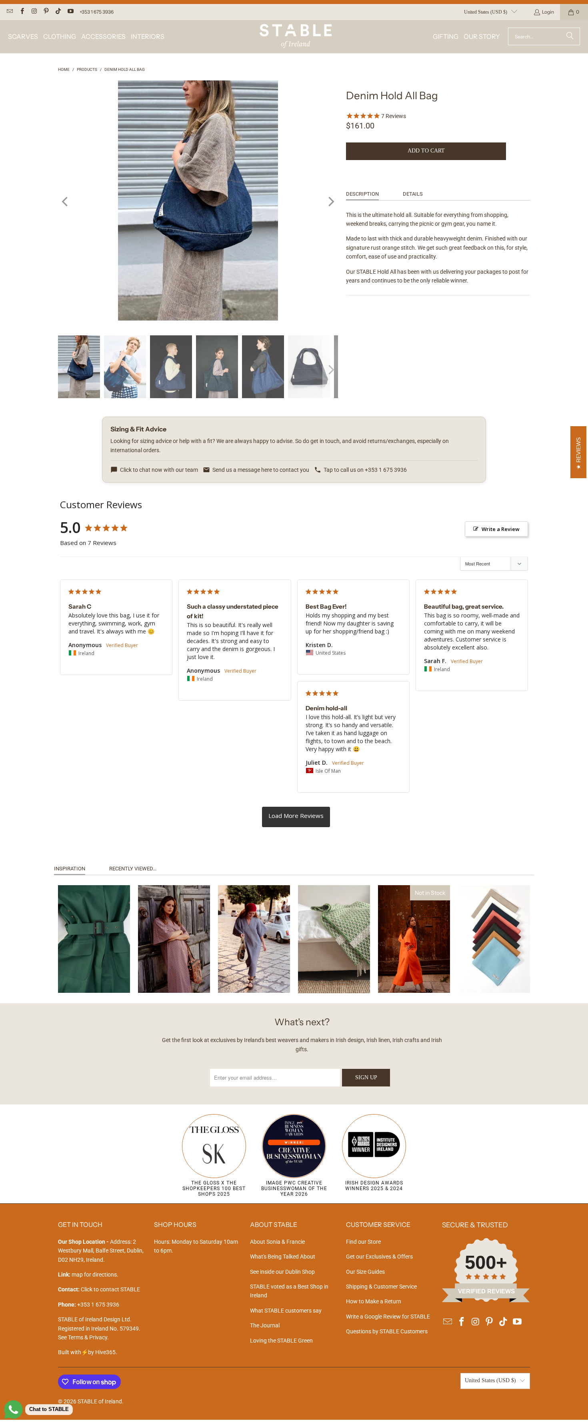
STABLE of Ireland (100, 1401)
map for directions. (88, 1274)
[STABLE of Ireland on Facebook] (21, 12)
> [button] (296, 817)
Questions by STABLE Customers (387, 1331)
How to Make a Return (373, 1301)
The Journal (265, 1325)
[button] (23, 36)
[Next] (330, 201)
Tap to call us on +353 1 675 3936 (365, 470)
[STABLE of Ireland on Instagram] (33, 12)
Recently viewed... (132, 869)
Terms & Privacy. (88, 1337)
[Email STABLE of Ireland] (9, 12)
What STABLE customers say (286, 1310)
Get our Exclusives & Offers (379, 1256)
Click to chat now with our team (159, 470)
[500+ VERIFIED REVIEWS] (486, 1300)
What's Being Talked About (282, 1256)
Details (413, 194)
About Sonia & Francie (277, 1242)
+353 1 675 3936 (97, 12)
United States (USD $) (485, 12)
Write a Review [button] (501, 529)
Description (362, 194)
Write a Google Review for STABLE (388, 1316)
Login (548, 12)
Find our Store (363, 1242)
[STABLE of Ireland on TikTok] (57, 12)
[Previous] (66, 201)
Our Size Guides (365, 1272)
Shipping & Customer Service (381, 1286)
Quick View (94, 970)
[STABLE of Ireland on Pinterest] (45, 12)
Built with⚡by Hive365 (87, 1352)
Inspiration (69, 869)
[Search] (570, 36)
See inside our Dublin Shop (282, 1272)
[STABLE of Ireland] (296, 36)
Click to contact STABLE (110, 1289)
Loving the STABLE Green (281, 1340)
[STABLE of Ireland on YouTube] (69, 12)
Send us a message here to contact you (260, 470)
